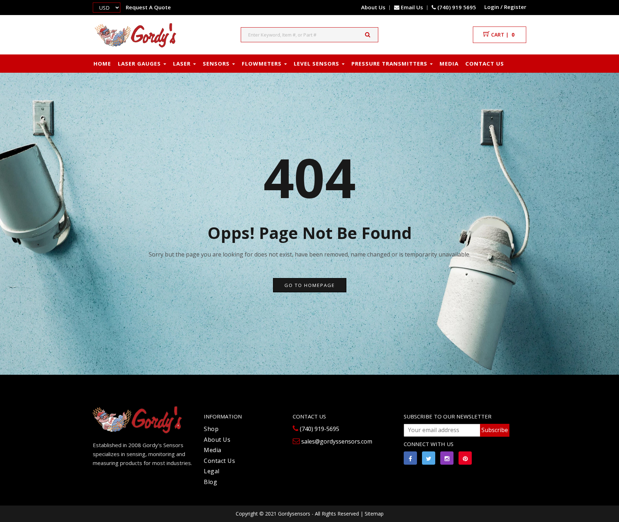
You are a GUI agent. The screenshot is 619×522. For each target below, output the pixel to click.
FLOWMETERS (262, 63)
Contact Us (219, 461)
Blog (210, 482)
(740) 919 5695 (456, 7)
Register (515, 6)
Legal (212, 471)
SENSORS (217, 63)
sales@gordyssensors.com (336, 441)
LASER (182, 63)
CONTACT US (484, 63)
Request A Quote (148, 7)
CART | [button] (502, 34)
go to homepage (309, 285)
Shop (211, 429)
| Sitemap (372, 513)
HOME (102, 63)
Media (449, 63)
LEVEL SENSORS (317, 63)
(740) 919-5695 (318, 429)
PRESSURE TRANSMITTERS (390, 63)
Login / (493, 6)
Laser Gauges (140, 63)
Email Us (412, 7)
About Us (373, 7)
